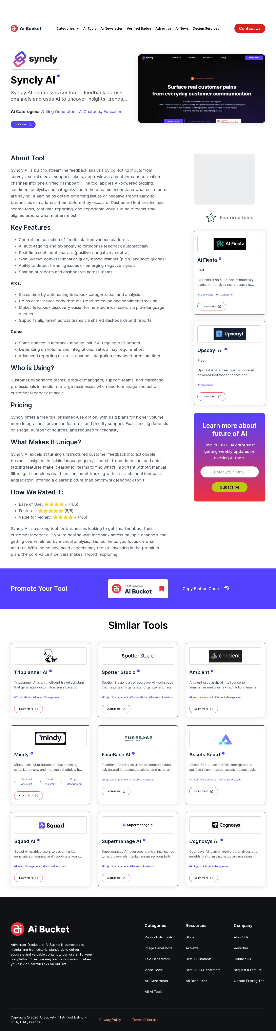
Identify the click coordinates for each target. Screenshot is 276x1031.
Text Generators (157, 959)
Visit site (21, 124)
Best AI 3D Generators (203, 970)
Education (112, 111)
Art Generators (156, 981)
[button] (67, 28)
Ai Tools (89, 28)
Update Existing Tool (249, 981)
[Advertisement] (138, 9)
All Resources (196, 981)
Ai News (182, 28)
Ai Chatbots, (90, 111)
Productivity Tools (158, 937)
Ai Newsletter (111, 28)
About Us (241, 937)
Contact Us (250, 28)
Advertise (163, 28)
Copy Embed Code (201, 588)
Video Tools (154, 970)
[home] (26, 28)
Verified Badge (139, 28)
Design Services (206, 28)
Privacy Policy (110, 1020)
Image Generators (158, 948)
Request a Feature (248, 970)
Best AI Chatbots (199, 959)
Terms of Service (145, 1020)
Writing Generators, (59, 111)
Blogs (190, 937)
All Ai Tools (153, 992)
